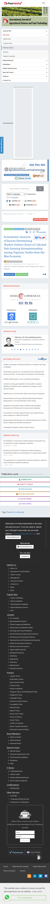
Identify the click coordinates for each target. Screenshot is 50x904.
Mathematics (14, 665)
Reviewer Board (15, 743)
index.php (20, 512)
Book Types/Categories (18, 781)
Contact (22, 871)
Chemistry (13, 656)
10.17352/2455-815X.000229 (14, 261)
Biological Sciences (17, 653)
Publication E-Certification (19, 802)
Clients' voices (15, 575)
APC (12, 610)
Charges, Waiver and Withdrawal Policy (23, 692)
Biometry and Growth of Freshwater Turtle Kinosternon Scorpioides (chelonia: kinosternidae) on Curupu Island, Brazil (24, 453)
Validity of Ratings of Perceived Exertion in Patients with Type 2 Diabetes (24, 366)
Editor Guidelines (16, 601)
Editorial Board (15, 740)
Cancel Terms (14, 720)
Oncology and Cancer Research (21, 631)
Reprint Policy (15, 711)
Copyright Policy (16, 698)
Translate (14, 197)
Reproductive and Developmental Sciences (25, 640)
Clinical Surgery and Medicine (20, 624)
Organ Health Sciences (18, 649)
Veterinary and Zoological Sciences (22, 637)
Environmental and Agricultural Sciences (16, 174)
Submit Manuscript (40, 219)
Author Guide (15, 774)
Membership (14, 788)
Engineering (14, 659)
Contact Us (25, 556)
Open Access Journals (20, 866)
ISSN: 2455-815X (37, 164)
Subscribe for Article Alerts (19, 571)
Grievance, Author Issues (18, 701)
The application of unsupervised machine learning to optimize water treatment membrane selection (25, 462)
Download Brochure (25, 547)
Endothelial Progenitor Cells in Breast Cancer (18, 427)
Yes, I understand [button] (25, 898)
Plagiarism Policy (16, 695)
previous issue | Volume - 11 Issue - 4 (19, 214)
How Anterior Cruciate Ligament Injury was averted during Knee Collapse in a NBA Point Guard (23, 414)
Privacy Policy (15, 685)
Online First (7, 39)
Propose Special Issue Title (19, 754)
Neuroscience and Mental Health (21, 627)
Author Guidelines (16, 598)
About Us (13, 568)
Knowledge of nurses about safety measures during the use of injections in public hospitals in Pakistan (24, 443)
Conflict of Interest (16, 723)
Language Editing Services (19, 799)
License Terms (15, 676)
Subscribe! (25, 840)
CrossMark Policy (16, 704)
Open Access (8, 229)
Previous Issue (8, 48)
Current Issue (7, 43)
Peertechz (11, 512)
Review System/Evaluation (19, 777)
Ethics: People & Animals (19, 726)
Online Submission (13, 537)
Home (6, 866)
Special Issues (15, 751)
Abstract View (9, 274)
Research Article (19, 229)
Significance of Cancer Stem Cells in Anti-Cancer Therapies (23, 393)
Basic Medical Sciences (18, 621)
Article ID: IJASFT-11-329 (32, 229)
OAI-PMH (13, 796)
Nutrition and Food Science (19, 646)
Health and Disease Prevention (21, 643)
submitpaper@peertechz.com (24, 534)
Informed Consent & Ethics (19, 729)
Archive (5, 52)
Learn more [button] (37, 891)
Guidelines (13, 760)
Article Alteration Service (19, 607)
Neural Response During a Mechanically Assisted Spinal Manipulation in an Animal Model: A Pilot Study (22, 399)
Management (15, 578)
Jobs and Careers (16, 581)
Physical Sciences (16, 668)
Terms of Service (16, 717)
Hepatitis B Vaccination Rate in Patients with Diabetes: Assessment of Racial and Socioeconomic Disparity (22, 407)
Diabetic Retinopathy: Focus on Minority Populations (21, 379)
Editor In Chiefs (15, 737)
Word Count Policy (16, 714)
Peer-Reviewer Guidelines (19, 604)
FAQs (12, 590)
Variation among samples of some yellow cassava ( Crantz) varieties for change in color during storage (22, 386)
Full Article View (22, 274)
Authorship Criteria (16, 679)
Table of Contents (9, 56)
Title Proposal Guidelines (19, 757)
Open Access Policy (17, 682)
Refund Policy (15, 707)
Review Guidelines (16, 689)
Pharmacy (13, 662)
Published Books (16, 771)
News (12, 587)
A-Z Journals (14, 618)
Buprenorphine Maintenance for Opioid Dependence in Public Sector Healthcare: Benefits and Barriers (24, 421)
